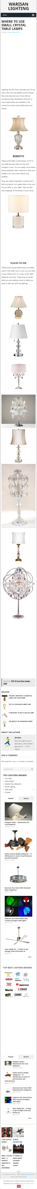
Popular (11, 798)
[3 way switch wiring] (7, 1132)
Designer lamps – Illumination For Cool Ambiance (20, 1064)
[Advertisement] (24, 46)
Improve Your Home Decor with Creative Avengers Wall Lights (22, 1099)
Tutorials (7, 792)
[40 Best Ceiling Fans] (18, 1132)
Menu (5, 15)
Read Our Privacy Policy (27, 1183)
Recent (26, 798)
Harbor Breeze (9, 781)
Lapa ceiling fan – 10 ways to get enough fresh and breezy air (22, 1110)
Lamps (9, 32)
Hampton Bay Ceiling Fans (13, 784)
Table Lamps (16, 32)
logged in (15, 761)
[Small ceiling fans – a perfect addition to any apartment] (7, 1149)
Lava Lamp (8, 778)
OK (19, 1186)
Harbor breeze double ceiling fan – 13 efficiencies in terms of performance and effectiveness (18, 856)
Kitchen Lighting (10, 787)
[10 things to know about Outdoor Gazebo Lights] (18, 1149)
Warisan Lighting (18, 6)
